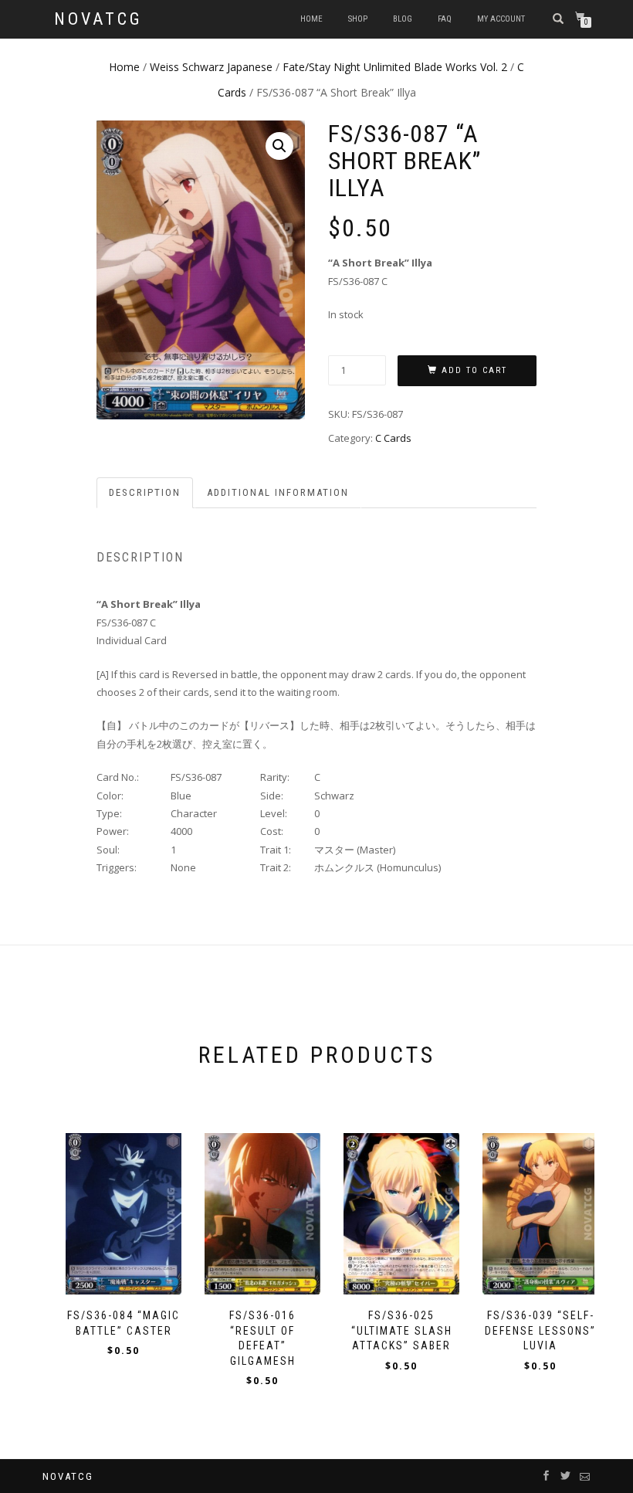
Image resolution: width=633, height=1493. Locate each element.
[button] (279, 146)
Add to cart (474, 370)
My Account (501, 19)
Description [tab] (145, 492)
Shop (357, 19)
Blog (402, 19)
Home (311, 19)
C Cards (393, 438)
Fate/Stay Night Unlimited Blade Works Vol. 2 (395, 66)
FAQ (445, 19)
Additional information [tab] (278, 492)
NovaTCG (98, 19)
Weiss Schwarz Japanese (211, 66)
